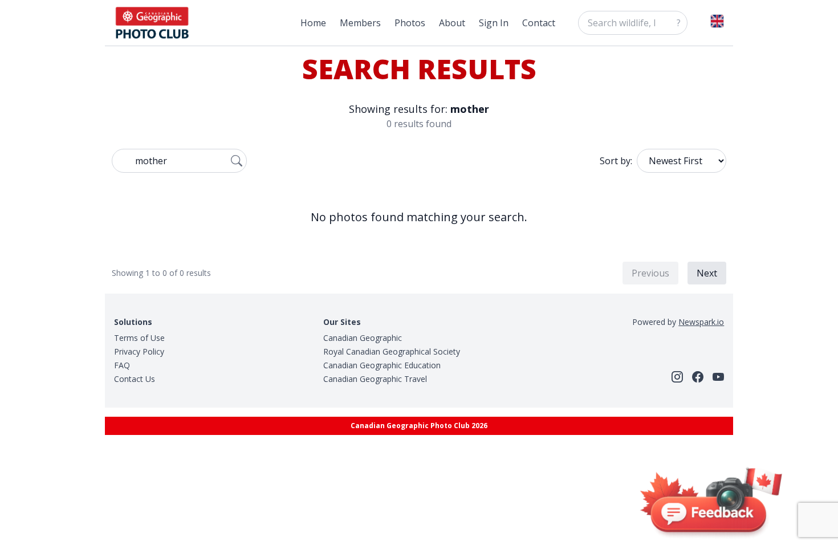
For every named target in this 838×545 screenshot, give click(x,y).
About (452, 23)
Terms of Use (139, 337)
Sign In (494, 23)
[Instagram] (677, 377)
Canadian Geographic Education (382, 365)
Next (707, 273)
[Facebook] (697, 377)
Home (313, 23)
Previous (650, 273)
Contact (538, 23)
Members (360, 23)
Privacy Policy (139, 351)
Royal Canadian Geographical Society (391, 351)
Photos (409, 23)
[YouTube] (718, 377)
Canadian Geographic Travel (375, 378)
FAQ (122, 365)
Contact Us (134, 378)
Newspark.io (701, 321)
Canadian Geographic (362, 337)
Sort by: (616, 160)
